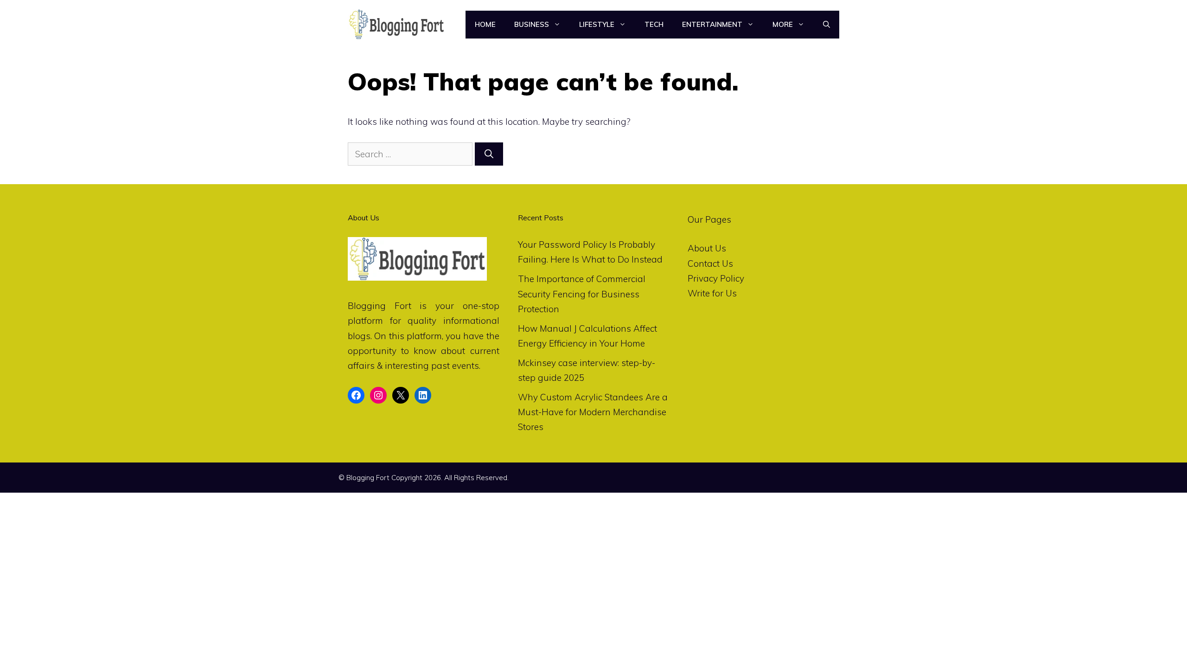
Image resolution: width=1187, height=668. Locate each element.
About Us (707, 248)
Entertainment (712, 24)
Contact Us (710, 263)
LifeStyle (596, 24)
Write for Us (712, 293)
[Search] (489, 154)
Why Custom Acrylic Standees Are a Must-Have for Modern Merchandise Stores (593, 412)
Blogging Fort (379, 305)
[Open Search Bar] (826, 25)
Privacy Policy (716, 278)
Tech (654, 24)
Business (531, 24)
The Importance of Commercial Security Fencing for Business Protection (581, 294)
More (782, 24)
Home (485, 24)
